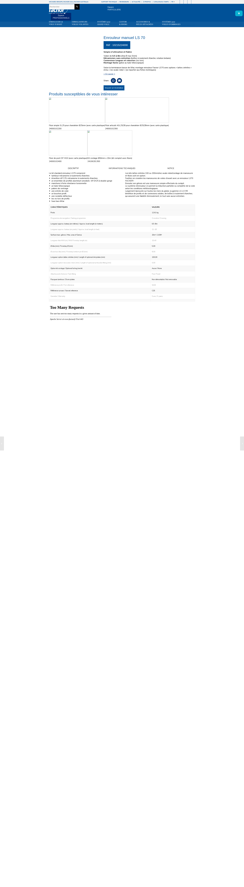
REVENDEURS (124, 2)
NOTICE (170, 168)
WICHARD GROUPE (55, 2)
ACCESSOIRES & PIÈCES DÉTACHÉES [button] (144, 23)
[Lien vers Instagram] (182, 2)
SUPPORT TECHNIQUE (109, 2)
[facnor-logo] (58, 11)
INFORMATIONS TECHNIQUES (122, 168)
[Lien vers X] (189, 2)
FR (172, 2)
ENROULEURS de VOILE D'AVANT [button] (56, 23)
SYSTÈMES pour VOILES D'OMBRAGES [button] (171, 23)
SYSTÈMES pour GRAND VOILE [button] (103, 23)
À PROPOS (147, 2)
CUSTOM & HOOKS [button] (123, 23)
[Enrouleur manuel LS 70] (2, 443)
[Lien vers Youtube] (185, 2)
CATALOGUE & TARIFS (161, 2)
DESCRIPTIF (73, 168)
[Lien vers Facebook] (178, 2)
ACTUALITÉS (136, 2)
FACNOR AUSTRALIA (81, 2)
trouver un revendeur (114, 87)
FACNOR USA (68, 2)
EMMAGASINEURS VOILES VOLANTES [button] (80, 23)
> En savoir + (109, 74)
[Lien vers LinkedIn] (193, 2)
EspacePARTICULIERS (114, 8)
